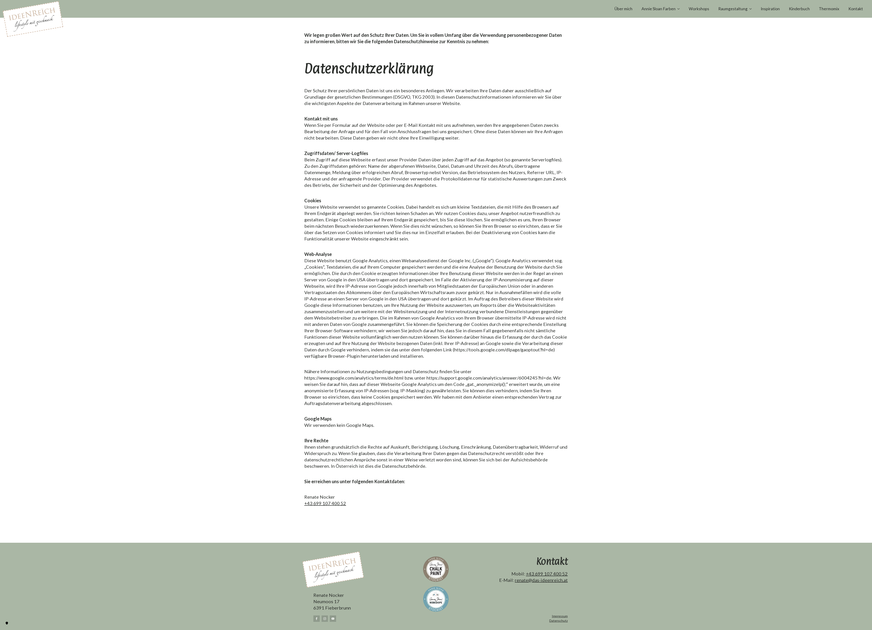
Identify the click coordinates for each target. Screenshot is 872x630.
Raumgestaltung (733, 8)
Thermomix (829, 8)
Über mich (623, 8)
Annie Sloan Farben (659, 8)
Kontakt (855, 8)
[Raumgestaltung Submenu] (752, 9)
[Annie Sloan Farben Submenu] (680, 9)
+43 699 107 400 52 (325, 503)
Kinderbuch (799, 8)
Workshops (699, 8)
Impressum (560, 616)
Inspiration (770, 8)
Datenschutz (558, 620)
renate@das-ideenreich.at (541, 580)
